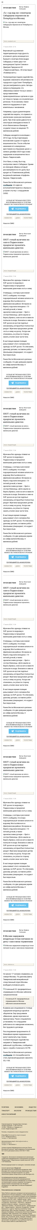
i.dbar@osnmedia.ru (10, 1136)
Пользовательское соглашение (11, 1190)
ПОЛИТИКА (5, 1107)
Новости (8, 218)
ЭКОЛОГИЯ (17, 1111)
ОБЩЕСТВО (32, 1107)
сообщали (7, 185)
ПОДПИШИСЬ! (20, 209)
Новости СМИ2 (8, 223)
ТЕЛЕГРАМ (28, 218)
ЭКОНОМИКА (19, 1107)
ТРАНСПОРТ (6, 1111)
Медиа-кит (17, 1168)
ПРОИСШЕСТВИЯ (9, 8)
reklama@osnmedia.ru (21, 1141)
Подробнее (5, 1187)
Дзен (18, 218)
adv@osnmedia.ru (7, 1143)
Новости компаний (9, 1114)
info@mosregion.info (11, 1128)
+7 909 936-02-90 (12, 1138)
